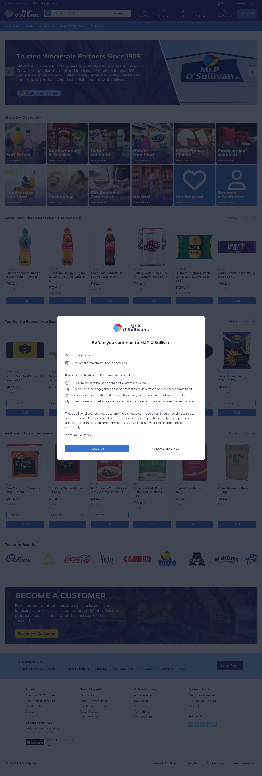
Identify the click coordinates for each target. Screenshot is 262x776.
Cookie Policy (81, 435)
